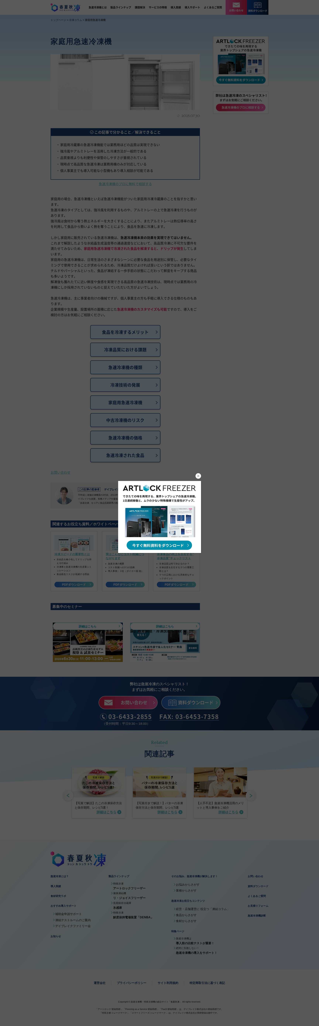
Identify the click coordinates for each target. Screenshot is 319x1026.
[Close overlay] (198, 476)
